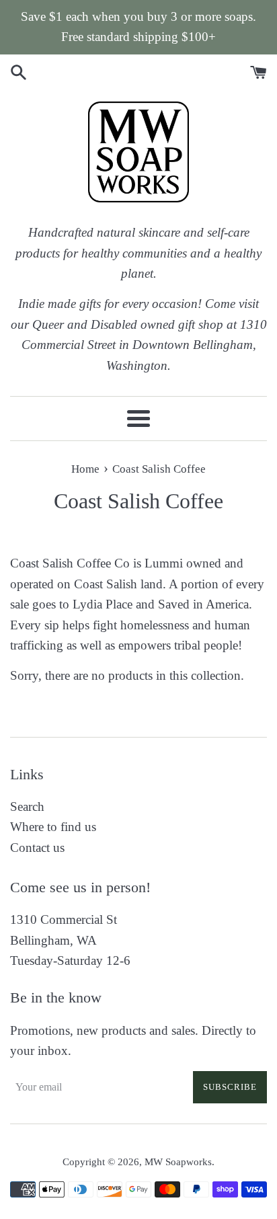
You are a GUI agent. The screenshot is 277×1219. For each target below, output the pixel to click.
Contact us (37, 847)
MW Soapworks (178, 1161)
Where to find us (53, 827)
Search (27, 806)
